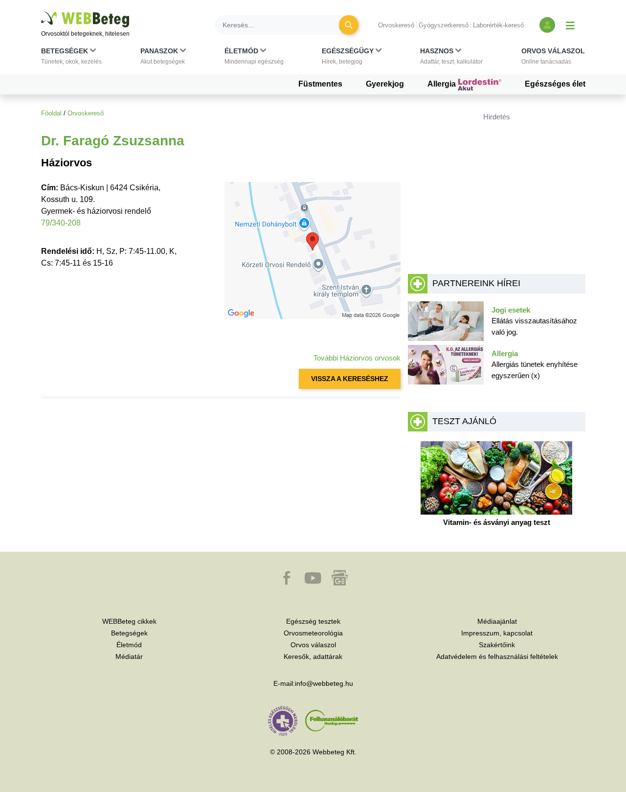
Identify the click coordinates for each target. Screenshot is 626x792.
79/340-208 (61, 223)
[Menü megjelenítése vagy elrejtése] (570, 25)
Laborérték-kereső (498, 25)
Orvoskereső (396, 25)
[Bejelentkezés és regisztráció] (547, 25)
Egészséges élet (555, 84)
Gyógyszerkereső (444, 25)
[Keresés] (348, 25)
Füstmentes (320, 84)
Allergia (442, 84)
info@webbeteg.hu (324, 683)
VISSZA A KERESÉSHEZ (349, 379)
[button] (71, 58)
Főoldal (51, 113)
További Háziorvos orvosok (357, 358)
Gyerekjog (385, 84)
